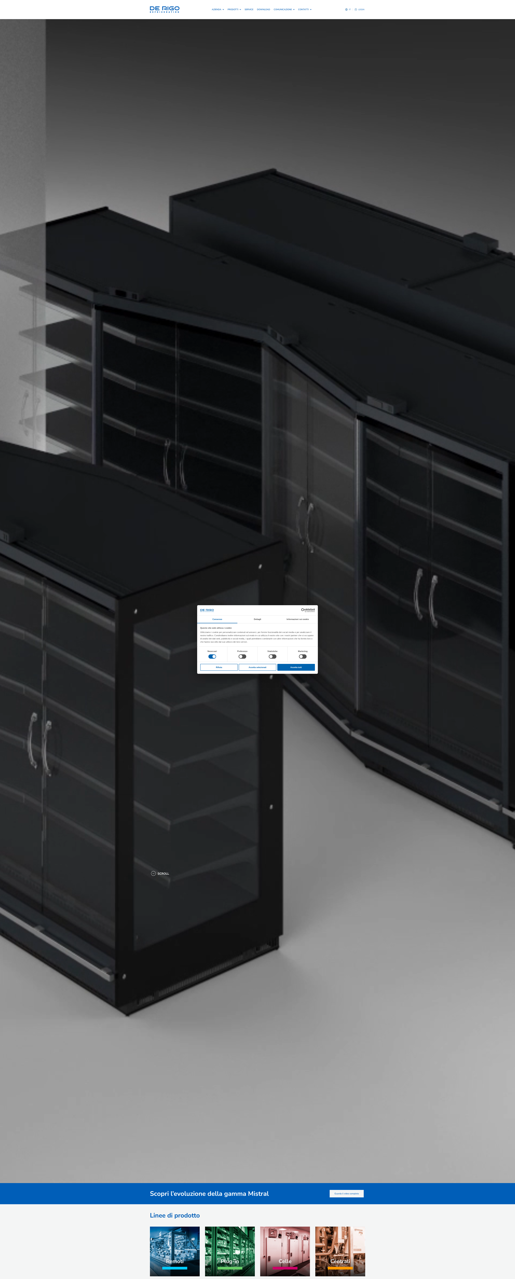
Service (249, 9)
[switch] (242, 656)
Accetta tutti (296, 667)
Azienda (216, 9)
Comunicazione (283, 9)
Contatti (303, 9)
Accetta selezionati (257, 667)
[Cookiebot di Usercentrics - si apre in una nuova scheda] (303, 610)
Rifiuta (219, 667)
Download (263, 9)
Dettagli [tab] (257, 619)
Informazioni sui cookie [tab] (298, 619)
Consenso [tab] (217, 619)
